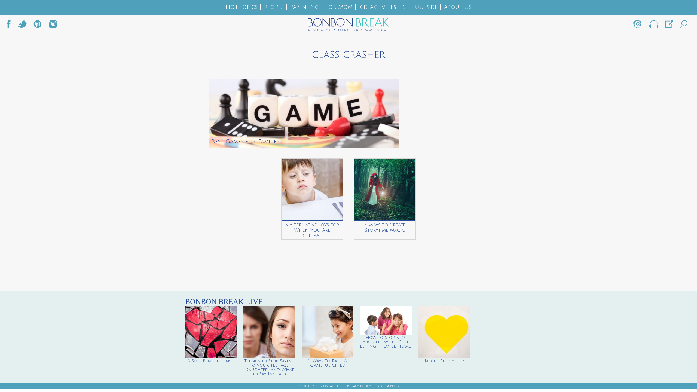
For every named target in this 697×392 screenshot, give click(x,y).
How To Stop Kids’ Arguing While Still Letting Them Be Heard (386, 341)
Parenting (304, 7)
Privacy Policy (359, 386)
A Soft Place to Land (211, 361)
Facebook (11, 25)
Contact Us (331, 386)
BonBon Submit (668, 25)
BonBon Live (653, 25)
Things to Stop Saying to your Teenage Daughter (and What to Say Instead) (269, 367)
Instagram (52, 25)
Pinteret (37, 25)
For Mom (339, 7)
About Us (458, 7)
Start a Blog (388, 386)
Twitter (22, 25)
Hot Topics (241, 7)
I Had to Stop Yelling (444, 361)
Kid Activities (377, 7)
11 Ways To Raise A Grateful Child (327, 363)
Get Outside (420, 7)
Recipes (274, 7)
